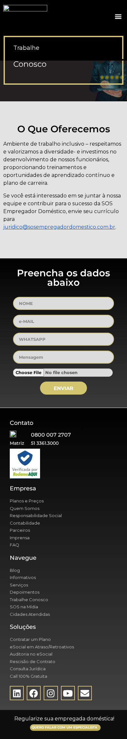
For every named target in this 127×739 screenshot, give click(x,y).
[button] (118, 16)
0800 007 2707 (51, 435)
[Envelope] (85, 693)
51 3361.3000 (45, 443)
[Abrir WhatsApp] (110, 722)
